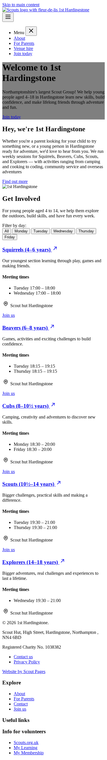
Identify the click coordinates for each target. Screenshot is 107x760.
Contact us (23, 656)
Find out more (15, 181)
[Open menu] (8, 17)
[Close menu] (31, 31)
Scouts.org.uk (26, 742)
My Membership (29, 752)
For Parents (24, 43)
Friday (10, 237)
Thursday (86, 231)
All (7, 231)
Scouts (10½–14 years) (29, 484)
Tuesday (40, 231)
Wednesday (63, 231)
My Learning (25, 747)
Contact (21, 703)
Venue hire (23, 48)
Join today (23, 53)
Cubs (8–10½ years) (26, 406)
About (19, 38)
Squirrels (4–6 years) (27, 250)
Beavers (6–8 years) (25, 328)
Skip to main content (20, 4)
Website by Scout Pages (23, 671)
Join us (8, 315)
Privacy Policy (27, 661)
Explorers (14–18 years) (30, 562)
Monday (21, 231)
